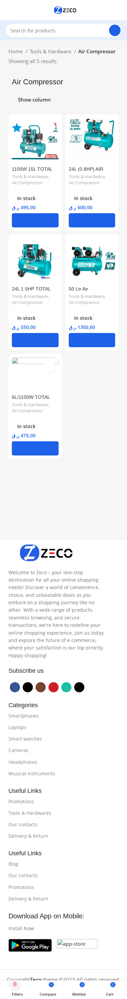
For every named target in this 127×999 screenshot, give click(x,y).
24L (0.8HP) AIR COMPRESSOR (86, 172)
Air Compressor (27, 183)
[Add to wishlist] (49, 127)
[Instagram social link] (41, 687)
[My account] (119, 10)
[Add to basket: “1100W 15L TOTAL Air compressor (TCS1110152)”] (35, 220)
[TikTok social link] (79, 687)
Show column (34, 100)
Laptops (17, 727)
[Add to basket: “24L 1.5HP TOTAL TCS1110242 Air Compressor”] (35, 340)
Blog (13, 864)
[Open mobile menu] (8, 10)
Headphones (22, 762)
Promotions (21, 801)
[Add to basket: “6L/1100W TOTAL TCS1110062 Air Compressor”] (35, 448)
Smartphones (23, 716)
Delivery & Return (28, 836)
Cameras (18, 750)
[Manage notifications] (14, 984)
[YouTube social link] (53, 687)
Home (16, 51)
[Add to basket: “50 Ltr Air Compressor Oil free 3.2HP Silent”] (92, 340)
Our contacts (23, 824)
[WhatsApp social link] (66, 687)
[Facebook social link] (15, 687)
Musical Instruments (31, 773)
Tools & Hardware (51, 51)
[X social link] (28, 687)
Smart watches (25, 739)
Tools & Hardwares (29, 813)
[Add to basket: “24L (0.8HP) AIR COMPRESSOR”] (92, 220)
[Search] (115, 30)
